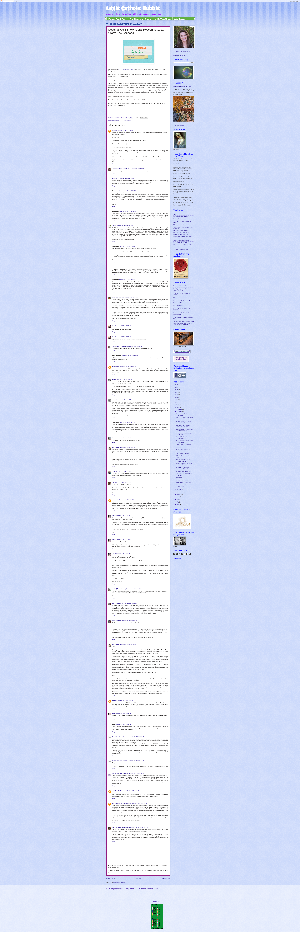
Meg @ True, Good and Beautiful (121, 803)
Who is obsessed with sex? (180, 224)
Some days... (179, 447)
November (179, 411)
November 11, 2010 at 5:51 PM (136, 736)
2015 (176, 394)
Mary (113, 515)
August (179, 494)
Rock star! (179, 477)
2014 (176, 397)
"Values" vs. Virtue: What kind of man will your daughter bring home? (182, 233)
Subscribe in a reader (179, 125)
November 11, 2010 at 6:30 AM (124, 400)
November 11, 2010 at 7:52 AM (123, 482)
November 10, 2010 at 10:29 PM (127, 211)
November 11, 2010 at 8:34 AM (123, 539)
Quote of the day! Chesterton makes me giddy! (183, 437)
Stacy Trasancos (116, 603)
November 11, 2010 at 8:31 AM (123, 515)
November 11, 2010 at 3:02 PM (123, 713)
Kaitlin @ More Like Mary (119, 346)
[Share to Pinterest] (147, 118)
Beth (113, 438)
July (178, 497)
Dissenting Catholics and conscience (182, 247)
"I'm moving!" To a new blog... (180, 285)
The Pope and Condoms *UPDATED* (182, 414)
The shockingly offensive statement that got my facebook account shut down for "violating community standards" (183, 323)
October (179, 489)
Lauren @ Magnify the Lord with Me (122, 827)
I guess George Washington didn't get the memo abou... (184, 430)
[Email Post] (137, 117)
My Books (179, 19)
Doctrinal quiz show (117, 120)
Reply (113, 163)
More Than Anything (117, 790)
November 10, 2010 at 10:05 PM (136, 168)
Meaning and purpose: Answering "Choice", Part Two (181, 289)
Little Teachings (163, 19)
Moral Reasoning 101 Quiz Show (126, 69)
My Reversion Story (140, 19)
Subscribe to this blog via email (182, 51)
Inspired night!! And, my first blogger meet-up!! (183, 460)
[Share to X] (144, 118)
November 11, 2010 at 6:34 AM (127, 422)
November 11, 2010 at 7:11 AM (123, 438)
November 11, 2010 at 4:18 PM (123, 724)
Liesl (113, 471)
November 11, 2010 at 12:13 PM (125, 700)
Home (138, 879)
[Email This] (141, 118)
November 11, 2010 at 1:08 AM (127, 267)
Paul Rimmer (115, 447)
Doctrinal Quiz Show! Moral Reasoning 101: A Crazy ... (183, 468)
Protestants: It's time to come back (182, 219)
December (179, 409)
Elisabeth (114, 178)
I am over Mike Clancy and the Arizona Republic (182, 301)
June (178, 499)
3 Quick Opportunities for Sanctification (182, 485)
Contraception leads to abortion (181, 240)
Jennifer (114, 700)
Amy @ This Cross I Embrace (120, 736)
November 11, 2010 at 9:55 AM (129, 620)
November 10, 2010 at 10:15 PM (127, 190)
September (180, 492)
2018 (176, 387)
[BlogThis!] (142, 118)
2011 (176, 404)
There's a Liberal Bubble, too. (183, 444)
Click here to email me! (179, 55)
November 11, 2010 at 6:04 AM (128, 366)
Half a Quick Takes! (178, 305)
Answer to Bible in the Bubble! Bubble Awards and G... (183, 422)
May (178, 502)
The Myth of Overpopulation (180, 249)
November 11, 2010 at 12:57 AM (124, 225)
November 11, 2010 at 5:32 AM (123, 325)
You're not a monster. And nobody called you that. (184, 418)
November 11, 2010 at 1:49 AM (127, 279)
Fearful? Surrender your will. (182, 86)
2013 (176, 399)
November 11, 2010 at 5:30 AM (130, 297)
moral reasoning (127, 120)
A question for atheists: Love (183, 482)
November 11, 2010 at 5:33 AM (123, 336)
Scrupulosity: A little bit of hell (180, 230)
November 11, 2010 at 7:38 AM (123, 471)
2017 (176, 390)
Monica (114, 225)
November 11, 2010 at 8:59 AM (134, 589)
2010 (176, 407)
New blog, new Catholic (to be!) (184, 471)
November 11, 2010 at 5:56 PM (136, 760)
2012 (176, 402)
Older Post (166, 879)
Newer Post (110, 879)
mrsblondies (115, 499)
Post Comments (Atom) (119, 882)
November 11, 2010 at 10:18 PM (138, 803)
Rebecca (114, 130)
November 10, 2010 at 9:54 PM (125, 130)
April (178, 504)
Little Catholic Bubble (133, 8)
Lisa (113, 482)
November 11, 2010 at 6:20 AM (124, 379)
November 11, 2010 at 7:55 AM (127, 499)
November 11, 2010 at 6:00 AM (130, 355)
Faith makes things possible (119, 168)
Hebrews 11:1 (115, 366)
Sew (113, 325)
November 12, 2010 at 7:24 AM (140, 827)
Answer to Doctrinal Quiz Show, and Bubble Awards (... (184, 464)
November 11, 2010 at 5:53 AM (134, 346)
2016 (176, 392)
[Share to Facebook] (145, 118)
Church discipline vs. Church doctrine (182, 244)
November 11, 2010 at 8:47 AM (123, 553)
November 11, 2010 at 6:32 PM (131, 790)
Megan (114, 379)
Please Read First (117, 19)
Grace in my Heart (117, 297)
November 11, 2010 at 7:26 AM (127, 447)
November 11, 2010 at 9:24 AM (129, 603)
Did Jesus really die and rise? (180, 216)
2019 (176, 385)
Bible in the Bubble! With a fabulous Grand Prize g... (183, 426)
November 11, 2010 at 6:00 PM (136, 773)
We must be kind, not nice (180, 242)
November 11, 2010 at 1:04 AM (127, 246)
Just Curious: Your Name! (183, 453)
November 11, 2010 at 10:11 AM (128, 644)
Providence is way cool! (182, 480)
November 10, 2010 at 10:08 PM (126, 178)
